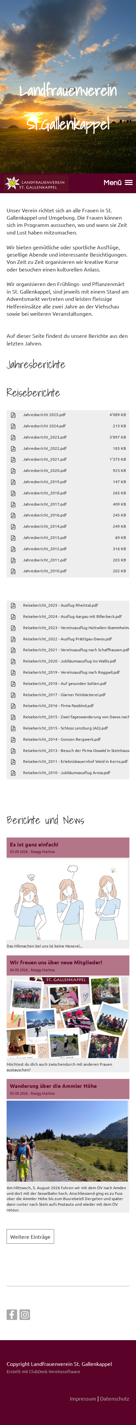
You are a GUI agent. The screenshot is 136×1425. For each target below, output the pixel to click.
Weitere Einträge (30, 1236)
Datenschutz (114, 1398)
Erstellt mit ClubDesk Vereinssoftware (43, 1371)
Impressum (83, 1398)
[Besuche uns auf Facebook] (12, 1315)
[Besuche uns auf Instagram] (24, 1315)
